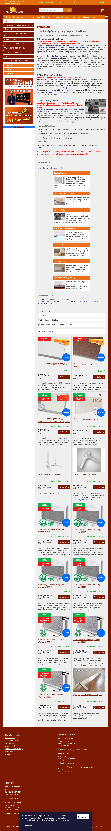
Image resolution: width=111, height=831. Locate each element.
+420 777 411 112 (14, 807)
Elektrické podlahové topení (16, 61)
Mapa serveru (10, 752)
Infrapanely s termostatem (64, 194)
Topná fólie (9, 73)
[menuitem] (15, 17)
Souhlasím (83, 817)
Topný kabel (9, 65)
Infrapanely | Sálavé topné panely (15, 34)
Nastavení (28, 826)
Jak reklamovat (10, 743)
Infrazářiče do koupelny (14, 44)
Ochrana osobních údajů (14, 749)
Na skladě (46, 331)
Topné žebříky (10, 40)
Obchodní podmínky (46, 2)
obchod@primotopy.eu (66, 763)
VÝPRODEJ (7, 56)
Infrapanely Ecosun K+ (62, 210)
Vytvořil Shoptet (100, 826)
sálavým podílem (51, 47)
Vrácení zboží (10, 746)
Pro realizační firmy (12, 740)
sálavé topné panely (66, 47)
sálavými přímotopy (94, 88)
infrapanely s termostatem (47, 92)
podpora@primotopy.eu (13, 814)
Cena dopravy (63, 2)
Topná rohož (9, 69)
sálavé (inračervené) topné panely (50, 168)
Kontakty (8, 754)
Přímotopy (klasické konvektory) (18, 25)
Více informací (64, 820)
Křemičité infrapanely (62, 261)
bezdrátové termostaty (45, 303)
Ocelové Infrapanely (68, 278)
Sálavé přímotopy (11, 29)
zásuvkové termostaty (88, 301)
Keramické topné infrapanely (65, 245)
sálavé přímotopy (81, 47)
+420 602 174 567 (14, 792)
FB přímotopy (19, 127)
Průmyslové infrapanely (14, 48)
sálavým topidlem (56, 79)
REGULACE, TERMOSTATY (13, 52)
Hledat (68, 10)
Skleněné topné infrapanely (64, 228)
